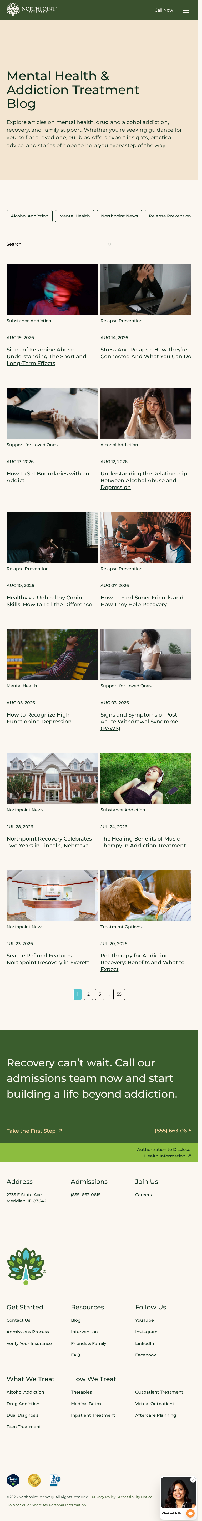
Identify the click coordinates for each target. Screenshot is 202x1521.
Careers (143, 1194)
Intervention (84, 1331)
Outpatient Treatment (159, 1391)
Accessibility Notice (135, 1497)
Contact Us (18, 1320)
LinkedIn (144, 1343)
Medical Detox (86, 1403)
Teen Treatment (24, 1426)
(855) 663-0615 (85, 1194)
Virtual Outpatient (154, 1403)
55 (119, 994)
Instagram (146, 1331)
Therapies (81, 1391)
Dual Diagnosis (22, 1415)
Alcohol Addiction (25, 1391)
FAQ (75, 1354)
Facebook (145, 1354)
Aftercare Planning (155, 1415)
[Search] (109, 244)
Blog (76, 1320)
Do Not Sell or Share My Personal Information (46, 1505)
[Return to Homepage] (32, 9)
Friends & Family (88, 1343)
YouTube (144, 1320)
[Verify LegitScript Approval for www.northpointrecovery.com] (13, 1480)
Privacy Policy (103, 1497)
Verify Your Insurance (29, 1343)
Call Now (164, 10)
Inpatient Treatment (93, 1415)
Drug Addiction (23, 1403)
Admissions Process (28, 1331)
